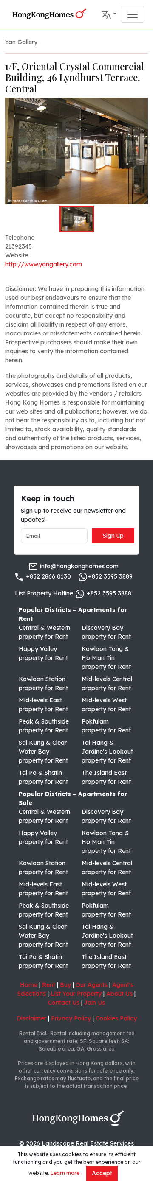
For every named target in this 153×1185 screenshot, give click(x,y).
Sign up (113, 535)
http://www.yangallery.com (43, 264)
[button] (108, 14)
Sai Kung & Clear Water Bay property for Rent (43, 751)
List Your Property (76, 994)
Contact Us (63, 1002)
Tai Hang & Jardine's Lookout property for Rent (107, 751)
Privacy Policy (71, 1018)
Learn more (65, 1173)
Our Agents (92, 985)
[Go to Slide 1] (77, 219)
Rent (48, 985)
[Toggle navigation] (132, 14)
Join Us (94, 1002)
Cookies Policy (116, 1018)
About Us (119, 994)
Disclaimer (31, 1018)
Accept (102, 1173)
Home (28, 985)
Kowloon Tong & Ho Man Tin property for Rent (106, 658)
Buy (65, 985)
